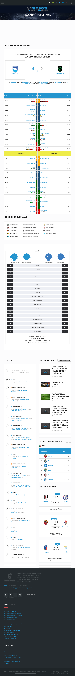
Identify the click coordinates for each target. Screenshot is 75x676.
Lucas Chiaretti (44, 82)
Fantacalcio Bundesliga (11, 617)
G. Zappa (32, 173)
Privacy (38, 671)
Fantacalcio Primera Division (13, 615)
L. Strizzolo (43, 210)
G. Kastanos (31, 191)
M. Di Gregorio (44, 158)
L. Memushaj (31, 129)
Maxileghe (7, 629)
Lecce (50, 470)
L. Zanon (42, 173)
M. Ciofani (32, 167)
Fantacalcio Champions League (13, 623)
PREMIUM (6, 663)
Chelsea (66, 502)
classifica (66, 446)
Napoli (50, 465)
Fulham (45, 502)
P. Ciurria (43, 138)
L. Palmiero (43, 84)
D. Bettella (32, 178)
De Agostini (43, 120)
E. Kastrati (32, 158)
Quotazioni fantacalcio (11, 634)
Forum (6, 654)
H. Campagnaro (30, 106)
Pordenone (60, 73)
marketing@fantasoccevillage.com (20, 588)
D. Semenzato (44, 182)
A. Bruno (32, 187)
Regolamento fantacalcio (12, 631)
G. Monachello (44, 148)
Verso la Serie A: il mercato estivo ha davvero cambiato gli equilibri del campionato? (59, 370)
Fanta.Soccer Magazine (11, 656)
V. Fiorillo (32, 100)
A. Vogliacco (44, 178)
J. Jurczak (43, 163)
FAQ (5, 659)
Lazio (66, 552)
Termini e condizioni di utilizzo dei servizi (30, 672)
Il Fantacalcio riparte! (57, 383)
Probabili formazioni (10, 638)
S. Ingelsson (31, 197)
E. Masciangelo (30, 120)
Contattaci (31, 595)
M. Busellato (31, 182)
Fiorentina (66, 527)
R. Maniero (32, 206)
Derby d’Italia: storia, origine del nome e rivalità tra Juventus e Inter (59, 409)
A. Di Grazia (31, 144)
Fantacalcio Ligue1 (9, 619)
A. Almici (42, 110)
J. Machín (32, 138)
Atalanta (51, 479)
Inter (50, 461)
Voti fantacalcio (9, 632)
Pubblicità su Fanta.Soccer (12, 661)
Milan (50, 475)
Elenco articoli (64, 360)
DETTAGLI (56, 502)
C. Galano (13, 82)
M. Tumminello (30, 148)
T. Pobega (43, 143)
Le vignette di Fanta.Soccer (12, 658)
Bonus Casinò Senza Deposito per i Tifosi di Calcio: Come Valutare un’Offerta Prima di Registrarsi (60, 424)
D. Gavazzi (25, 82)
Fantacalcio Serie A (10, 611)
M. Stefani (43, 187)
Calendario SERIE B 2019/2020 (32, 18)
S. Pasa (42, 191)
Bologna (46, 552)
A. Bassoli (43, 106)
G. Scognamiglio (30, 114)
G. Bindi (42, 100)
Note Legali (31, 671)
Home (18, 18)
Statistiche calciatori (10, 636)
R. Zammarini (44, 202)
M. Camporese (44, 168)
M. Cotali (42, 206)
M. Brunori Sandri (30, 201)
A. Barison (43, 114)
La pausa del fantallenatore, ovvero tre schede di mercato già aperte (60, 395)
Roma (50, 456)
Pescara (15, 73)
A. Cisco (32, 211)
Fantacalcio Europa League (12, 625)
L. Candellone (44, 196)
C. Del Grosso (31, 163)
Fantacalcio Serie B (10, 621)
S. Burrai (42, 130)
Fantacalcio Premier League (12, 613)
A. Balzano (31, 109)
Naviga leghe (8, 627)
